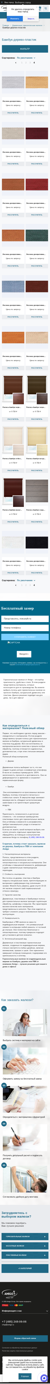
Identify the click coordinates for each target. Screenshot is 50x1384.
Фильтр (25, 49)
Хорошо (25, 1376)
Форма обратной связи (25, 1338)
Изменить (14, 19)
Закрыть (30, 19)
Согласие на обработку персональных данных (19, 1348)
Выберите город (23, 2)
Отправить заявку (25, 637)
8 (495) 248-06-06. (37, 837)
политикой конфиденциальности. (27, 665)
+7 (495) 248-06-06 (14, 1321)
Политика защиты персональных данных (17, 1351)
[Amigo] (6, 8)
